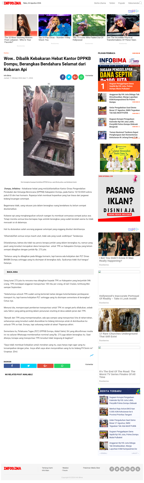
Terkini (112, 3)
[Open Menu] (3, 3)
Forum (65, 470)
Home (6, 53)
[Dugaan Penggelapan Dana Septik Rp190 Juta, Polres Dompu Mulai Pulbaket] (119, 69)
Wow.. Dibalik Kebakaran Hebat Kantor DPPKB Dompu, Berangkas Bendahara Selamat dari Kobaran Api (47, 64)
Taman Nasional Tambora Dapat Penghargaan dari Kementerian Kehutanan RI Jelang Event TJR (123, 134)
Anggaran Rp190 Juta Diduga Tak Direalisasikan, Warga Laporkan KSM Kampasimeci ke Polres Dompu (124, 98)
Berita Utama (100, 3)
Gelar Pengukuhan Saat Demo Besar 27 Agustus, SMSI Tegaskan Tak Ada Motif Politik (124, 110)
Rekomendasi (134, 3)
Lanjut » (135, 453)
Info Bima (79, 477)
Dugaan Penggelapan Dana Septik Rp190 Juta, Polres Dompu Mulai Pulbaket (124, 434)
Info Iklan (45, 470)
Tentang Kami (47, 468)
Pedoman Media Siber (91, 468)
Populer (121, 3)
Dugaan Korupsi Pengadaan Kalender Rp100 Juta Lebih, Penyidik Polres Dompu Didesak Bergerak (123, 123)
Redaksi (65, 468)
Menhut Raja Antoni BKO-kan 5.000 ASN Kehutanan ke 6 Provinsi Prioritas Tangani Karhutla (122, 412)
